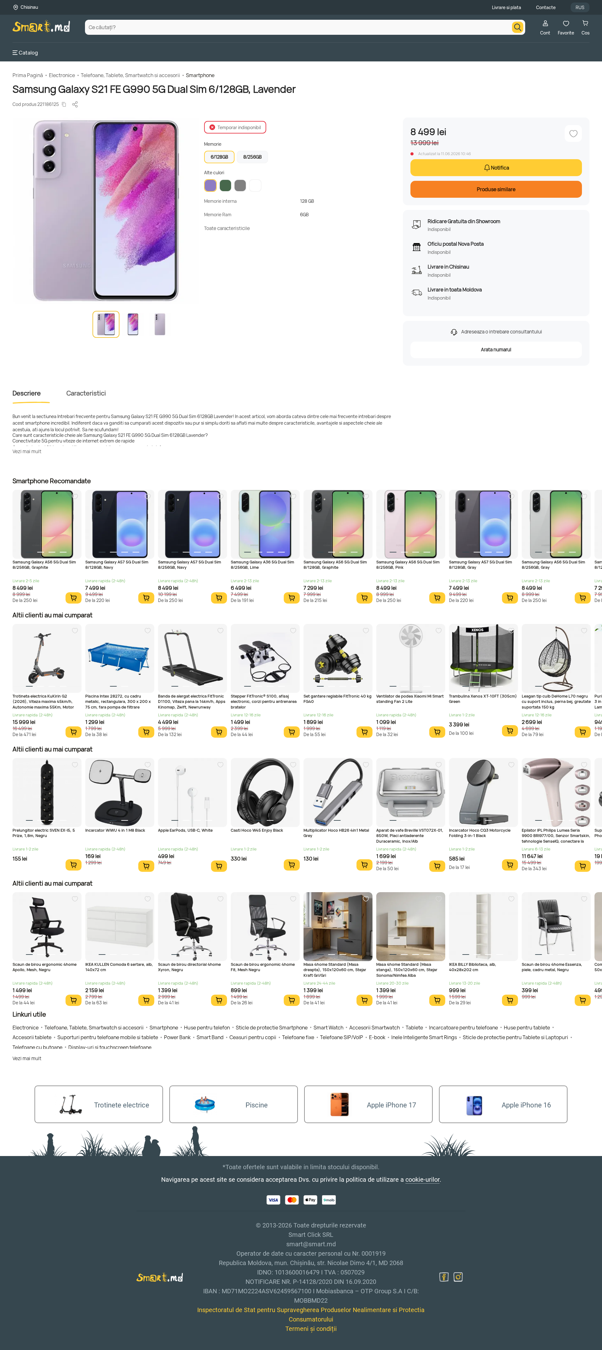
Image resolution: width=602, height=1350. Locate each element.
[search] (517, 27)
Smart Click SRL (49, 1346)
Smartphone (200, 75)
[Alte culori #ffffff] (255, 185)
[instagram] (458, 1277)
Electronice (62, 75)
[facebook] (444, 1277)
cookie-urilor (422, 1179)
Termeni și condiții (311, 1328)
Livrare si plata (506, 7)
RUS (580, 7)
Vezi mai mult (27, 451)
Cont (545, 33)
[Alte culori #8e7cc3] (210, 185)
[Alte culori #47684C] (225, 185)
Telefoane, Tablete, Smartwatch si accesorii (130, 75)
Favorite (566, 33)
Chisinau (29, 7)
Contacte (546, 7)
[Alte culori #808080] (240, 185)
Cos (585, 33)
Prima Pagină (28, 75)
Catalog (28, 52)
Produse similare (496, 189)
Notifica (500, 167)
